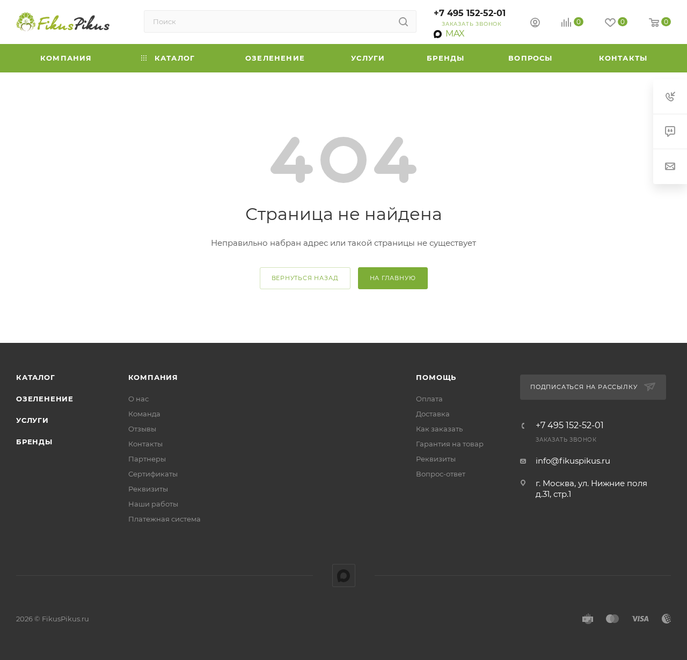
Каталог (35, 377)
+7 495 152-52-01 (470, 13)
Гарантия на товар (450, 443)
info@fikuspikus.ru (573, 461)
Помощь (436, 377)
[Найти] (403, 21)
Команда (144, 413)
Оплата (429, 398)
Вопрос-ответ (440, 474)
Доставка (433, 413)
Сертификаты (153, 474)
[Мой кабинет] (535, 24)
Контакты (145, 443)
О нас (138, 398)
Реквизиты (148, 489)
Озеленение (45, 398)
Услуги (32, 420)
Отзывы (142, 428)
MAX (343, 575)
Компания (153, 377)
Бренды (34, 441)
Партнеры (147, 458)
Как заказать (439, 428)
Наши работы (153, 504)
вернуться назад (305, 278)
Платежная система (164, 519)
